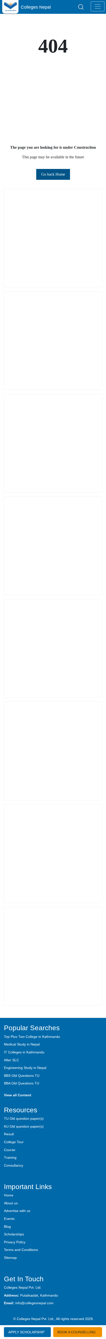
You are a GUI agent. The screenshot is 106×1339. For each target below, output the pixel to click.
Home (8, 1195)
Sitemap (10, 1258)
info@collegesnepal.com (34, 1303)
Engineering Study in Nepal (25, 1068)
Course (9, 1150)
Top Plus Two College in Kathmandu (32, 1037)
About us (11, 1203)
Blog (7, 1227)
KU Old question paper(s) (24, 1126)
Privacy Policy (14, 1242)
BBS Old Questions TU (21, 1076)
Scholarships (14, 1234)
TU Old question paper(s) (24, 1118)
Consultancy (13, 1165)
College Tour (14, 1142)
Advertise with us (17, 1211)
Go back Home (53, 174)
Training (10, 1157)
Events (9, 1219)
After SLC (11, 1060)
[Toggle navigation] (98, 6)
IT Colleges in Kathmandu (24, 1052)
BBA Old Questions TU (21, 1083)
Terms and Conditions (21, 1250)
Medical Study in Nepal (22, 1044)
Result (9, 1134)
